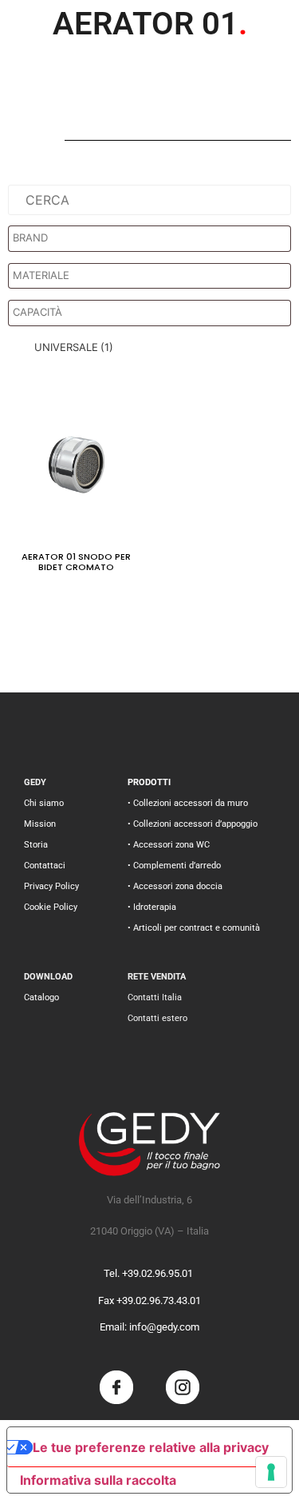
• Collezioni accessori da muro (188, 803)
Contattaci (44, 865)
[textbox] (153, 238)
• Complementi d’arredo (174, 865)
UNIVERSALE (73, 347)
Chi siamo (44, 803)
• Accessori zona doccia (175, 886)
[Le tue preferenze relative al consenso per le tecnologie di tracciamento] (271, 1472)
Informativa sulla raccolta (98, 1480)
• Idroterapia (152, 907)
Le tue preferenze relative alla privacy (151, 1447)
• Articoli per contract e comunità (194, 928)
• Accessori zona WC (169, 845)
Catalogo (41, 997)
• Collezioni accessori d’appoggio (193, 824)
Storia (36, 845)
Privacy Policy (51, 886)
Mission (40, 824)
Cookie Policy (50, 907)
